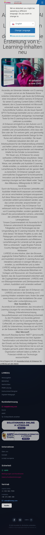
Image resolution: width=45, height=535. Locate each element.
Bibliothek (5, 381)
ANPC (4, 413)
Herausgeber (6, 378)
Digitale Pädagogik (8, 395)
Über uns (5, 451)
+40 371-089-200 (8, 497)
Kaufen (6, 505)
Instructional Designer (9, 391)
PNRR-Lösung (6, 388)
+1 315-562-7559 (8, 491)
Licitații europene (8, 458)
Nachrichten (6, 384)
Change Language (22, 30)
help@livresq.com (10, 407)
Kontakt (4, 455)
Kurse (4, 410)
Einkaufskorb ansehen (12, 417)
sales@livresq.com (10, 501)
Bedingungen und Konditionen (13, 474)
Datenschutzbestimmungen (11, 477)
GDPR (6, 470)
